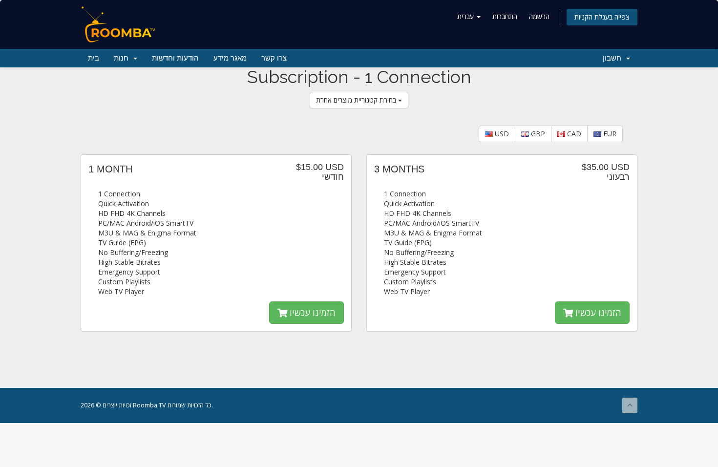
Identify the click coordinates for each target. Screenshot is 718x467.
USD (501, 133)
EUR (608, 133)
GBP (537, 133)
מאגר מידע (230, 58)
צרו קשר (274, 58)
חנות (123, 58)
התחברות (504, 16)
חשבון (614, 58)
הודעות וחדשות (175, 58)
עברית (466, 16)
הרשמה (539, 16)
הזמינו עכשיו (311, 312)
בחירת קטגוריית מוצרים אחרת (357, 100)
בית (93, 58)
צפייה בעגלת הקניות (602, 16)
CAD (573, 133)
